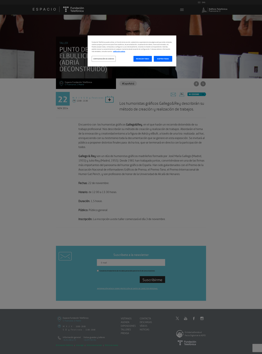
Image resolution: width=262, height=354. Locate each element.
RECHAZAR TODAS (142, 58)
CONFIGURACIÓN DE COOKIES (103, 58)
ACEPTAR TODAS (163, 58)
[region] (132, 50)
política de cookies (119, 51)
